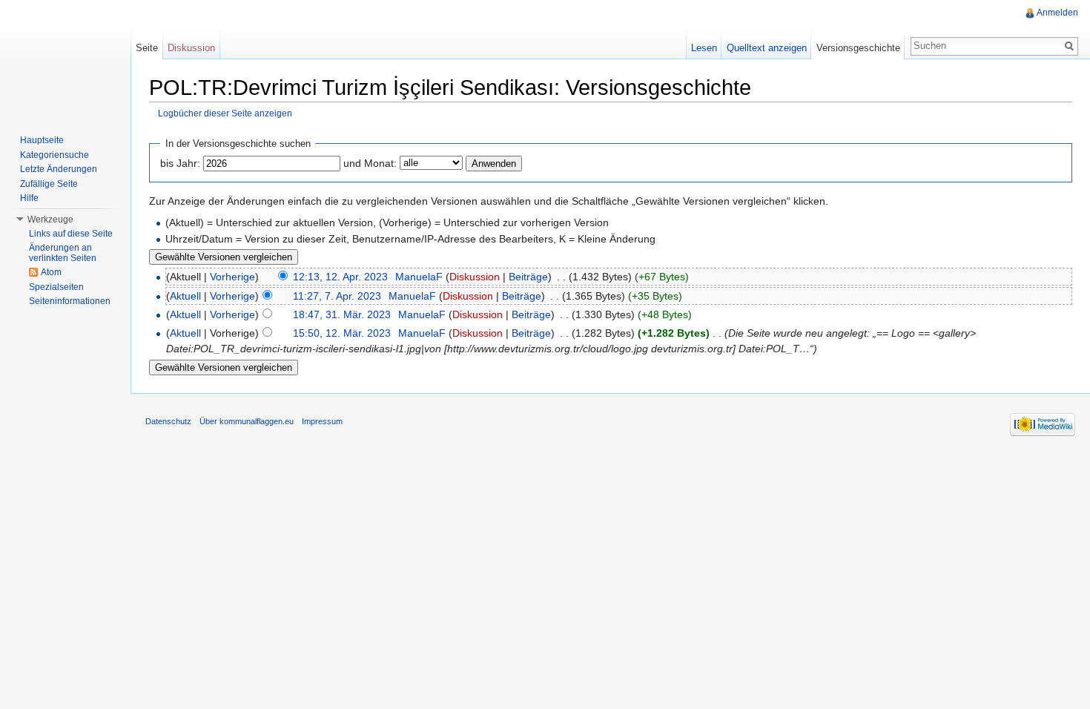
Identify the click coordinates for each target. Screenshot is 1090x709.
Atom (51, 272)
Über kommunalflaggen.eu (246, 421)
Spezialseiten (56, 287)
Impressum (322, 421)
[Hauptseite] (65, 59)
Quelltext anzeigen (767, 47)
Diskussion (474, 277)
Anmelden (1057, 12)
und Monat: (370, 163)
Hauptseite (42, 140)
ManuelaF (419, 277)
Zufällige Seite (49, 184)
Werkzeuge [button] (50, 219)
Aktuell (185, 296)
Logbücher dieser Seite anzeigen (225, 113)
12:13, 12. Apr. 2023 (340, 277)
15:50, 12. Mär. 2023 (342, 333)
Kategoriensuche (54, 155)
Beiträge (528, 277)
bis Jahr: (180, 163)
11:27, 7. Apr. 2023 (337, 296)
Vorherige (232, 277)
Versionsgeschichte (858, 47)
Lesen (704, 47)
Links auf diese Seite (71, 233)
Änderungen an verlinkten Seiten (62, 253)
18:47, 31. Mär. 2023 (342, 314)
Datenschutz (168, 421)
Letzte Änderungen (58, 169)
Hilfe (29, 198)
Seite (147, 47)
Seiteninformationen (69, 301)
